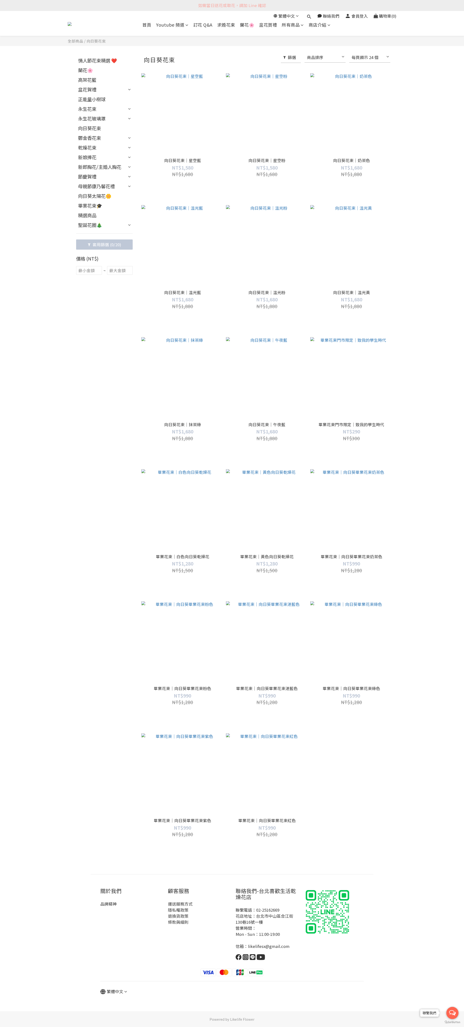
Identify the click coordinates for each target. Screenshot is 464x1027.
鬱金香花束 (89, 137)
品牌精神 (108, 904)
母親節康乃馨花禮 (96, 186)
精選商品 (87, 215)
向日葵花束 (96, 41)
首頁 (146, 25)
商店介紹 (317, 25)
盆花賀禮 (268, 25)
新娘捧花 (87, 157)
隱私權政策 (178, 910)
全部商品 (75, 41)
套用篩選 (106, 244)
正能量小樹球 (92, 99)
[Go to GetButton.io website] (452, 1022)
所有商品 (291, 25)
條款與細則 (178, 922)
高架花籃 (87, 79)
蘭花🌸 (247, 25)
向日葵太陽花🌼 (94, 196)
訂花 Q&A (202, 25)
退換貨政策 (178, 916)
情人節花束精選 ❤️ (97, 60)
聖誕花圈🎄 (90, 225)
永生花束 (87, 108)
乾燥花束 (87, 147)
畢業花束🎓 (90, 205)
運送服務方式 (180, 904)
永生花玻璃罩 (92, 118)
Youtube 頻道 (170, 25)
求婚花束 (226, 25)
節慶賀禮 (87, 176)
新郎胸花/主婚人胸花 (99, 167)
